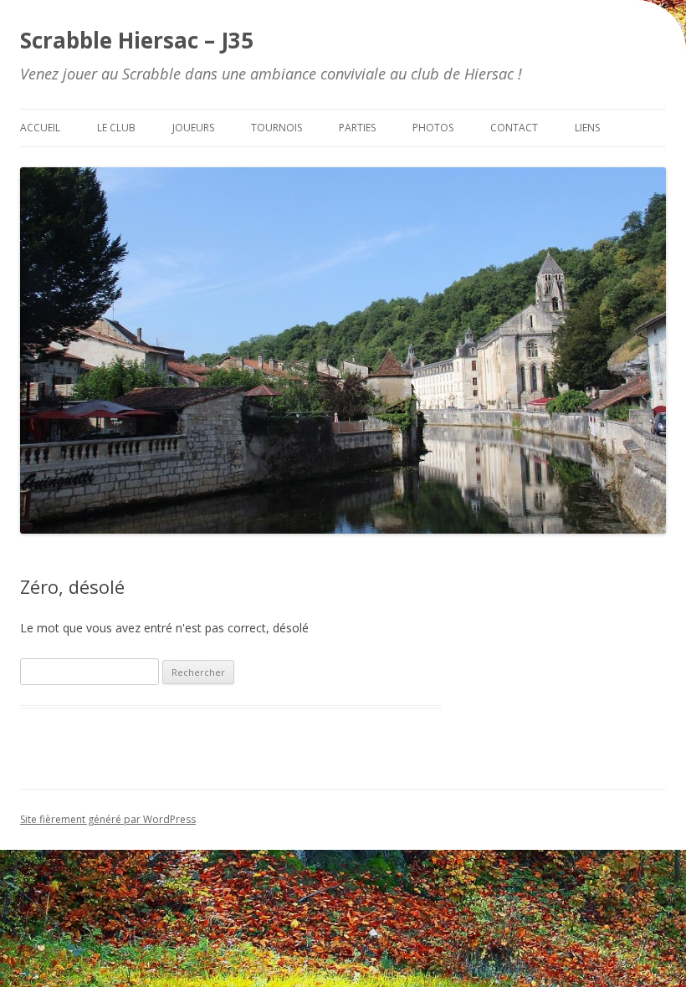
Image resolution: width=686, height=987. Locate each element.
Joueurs (193, 127)
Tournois (276, 127)
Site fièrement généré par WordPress (108, 819)
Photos (432, 127)
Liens (587, 127)
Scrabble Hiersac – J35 (136, 40)
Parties (357, 127)
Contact (514, 127)
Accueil (40, 127)
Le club (116, 127)
